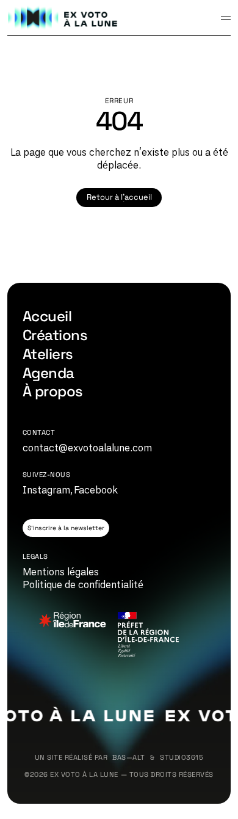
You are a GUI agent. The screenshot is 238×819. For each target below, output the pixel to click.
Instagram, (48, 490)
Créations (55, 335)
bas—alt (128, 757)
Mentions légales (61, 572)
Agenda (48, 372)
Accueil (47, 316)
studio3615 (181, 757)
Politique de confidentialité (83, 584)
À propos (53, 391)
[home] (63, 17)
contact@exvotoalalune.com (87, 448)
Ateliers (48, 353)
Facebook (96, 490)
